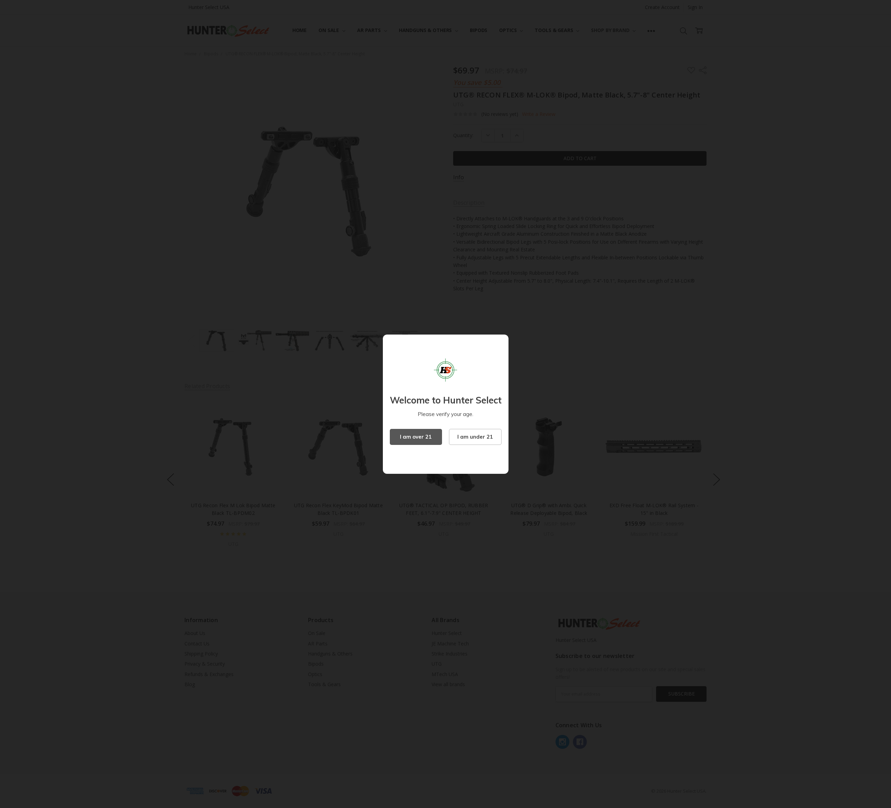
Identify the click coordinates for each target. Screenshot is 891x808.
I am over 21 (416, 436)
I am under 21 (475, 436)
